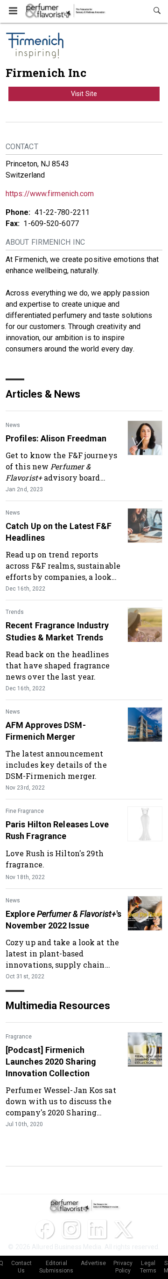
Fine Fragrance (25, 811)
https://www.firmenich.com (50, 193)
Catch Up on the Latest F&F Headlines (59, 532)
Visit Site (84, 93)
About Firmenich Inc (45, 242)
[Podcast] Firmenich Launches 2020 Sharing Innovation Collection (51, 1061)
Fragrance (19, 1036)
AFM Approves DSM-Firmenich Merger (46, 731)
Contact (22, 146)
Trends (15, 612)
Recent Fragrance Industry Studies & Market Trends (57, 631)
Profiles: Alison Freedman (56, 438)
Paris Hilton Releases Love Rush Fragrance (57, 830)
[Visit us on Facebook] (44, 1229)
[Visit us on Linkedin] (97, 1229)
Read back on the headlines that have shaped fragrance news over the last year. (58, 665)
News (13, 425)
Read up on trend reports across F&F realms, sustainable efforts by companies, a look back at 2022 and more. (63, 566)
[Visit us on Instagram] (71, 1229)
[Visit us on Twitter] (123, 1229)
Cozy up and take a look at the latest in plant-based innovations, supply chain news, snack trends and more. (62, 953)
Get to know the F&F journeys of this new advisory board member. (61, 466)
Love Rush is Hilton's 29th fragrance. (55, 858)
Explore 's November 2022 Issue (63, 919)
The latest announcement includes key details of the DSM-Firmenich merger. (56, 765)
